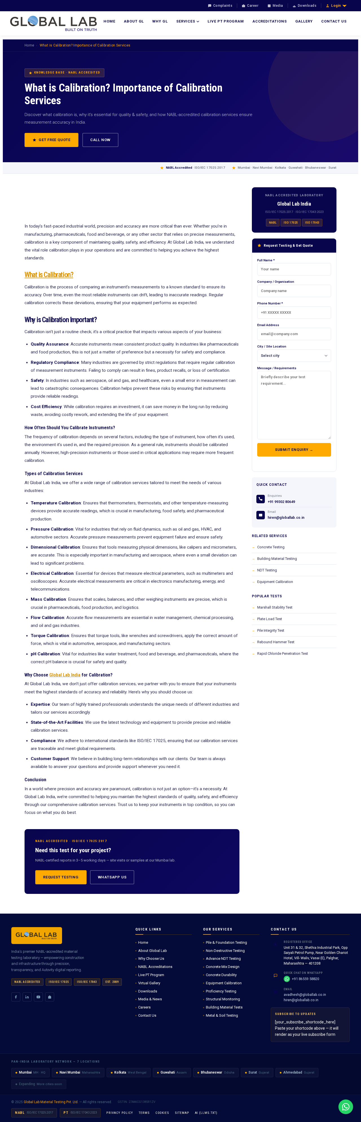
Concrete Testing (271, 547)
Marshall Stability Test (274, 607)
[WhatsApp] (345, 1106)
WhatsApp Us (112, 877)
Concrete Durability (221, 975)
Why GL (160, 21)
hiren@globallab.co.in (286, 517)
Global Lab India (64, 675)
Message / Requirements (276, 368)
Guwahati (167, 1072)
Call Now (100, 140)
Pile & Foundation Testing (226, 942)
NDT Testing (267, 570)
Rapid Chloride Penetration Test (282, 653)
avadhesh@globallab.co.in (305, 994)
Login (336, 6)
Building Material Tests (224, 1007)
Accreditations (269, 21)
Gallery (304, 21)
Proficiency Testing (221, 991)
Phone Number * (270, 303)
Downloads (147, 991)
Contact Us (334, 21)
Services (185, 21)
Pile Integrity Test (270, 630)
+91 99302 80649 (281, 502)
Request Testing (61, 877)
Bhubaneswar (211, 1072)
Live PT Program (226, 21)
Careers (144, 1007)
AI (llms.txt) (206, 1113)
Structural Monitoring (223, 999)
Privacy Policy (119, 1113)
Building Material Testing (277, 558)
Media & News (150, 999)
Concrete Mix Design (222, 967)
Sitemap (182, 1113)
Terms (144, 1113)
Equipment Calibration (275, 582)
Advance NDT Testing (223, 958)
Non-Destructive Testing (225, 951)
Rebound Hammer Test (275, 642)
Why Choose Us (151, 958)
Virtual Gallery (149, 983)
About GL (134, 21)
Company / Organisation (275, 282)
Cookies (162, 1113)
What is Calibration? (49, 275)
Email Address (268, 325)
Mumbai (25, 1072)
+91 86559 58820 (305, 979)
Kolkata (120, 1072)
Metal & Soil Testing (222, 1015)
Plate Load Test (269, 619)
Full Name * (266, 260)
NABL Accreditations (155, 967)
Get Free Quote (55, 140)
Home (109, 21)
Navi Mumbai (70, 1072)
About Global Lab (152, 951)
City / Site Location (271, 346)
